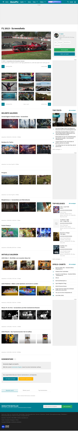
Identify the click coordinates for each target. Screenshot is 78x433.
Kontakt (47, 414)
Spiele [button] (22, 2)
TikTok (17, 420)
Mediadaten (64, 414)
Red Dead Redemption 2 (61, 280)
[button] (5, 2)
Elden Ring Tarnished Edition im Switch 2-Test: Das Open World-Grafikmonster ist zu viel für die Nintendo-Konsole (65, 133)
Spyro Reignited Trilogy (61, 283)
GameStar (4, 417)
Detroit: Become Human (61, 286)
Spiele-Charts (59, 264)
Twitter (3, 420)
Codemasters (57, 45)
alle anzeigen (72, 110)
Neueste (10, 390)
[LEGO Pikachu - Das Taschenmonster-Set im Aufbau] (10, 338)
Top (42, 390)
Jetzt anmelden (66, 406)
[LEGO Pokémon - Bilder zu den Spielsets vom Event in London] (10, 290)
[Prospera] (10, 179)
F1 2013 (61, 34)
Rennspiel (60, 42)
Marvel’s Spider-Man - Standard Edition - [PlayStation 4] (65, 268)
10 (53, 295)
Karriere (38, 414)
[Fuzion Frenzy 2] (10, 232)
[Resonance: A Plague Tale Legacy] (56, 236)
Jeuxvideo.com (25, 417)
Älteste (26, 390)
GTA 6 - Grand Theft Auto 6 (64, 207)
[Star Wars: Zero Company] (56, 249)
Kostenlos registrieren (26, 379)
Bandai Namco (67, 42)
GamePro (9, 417)
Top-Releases (58, 203)
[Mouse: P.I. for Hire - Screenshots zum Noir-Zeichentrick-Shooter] (10, 315)
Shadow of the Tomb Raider (62, 271)
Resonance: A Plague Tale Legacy (65, 233)
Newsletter (42, 414)
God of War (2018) (60, 295)
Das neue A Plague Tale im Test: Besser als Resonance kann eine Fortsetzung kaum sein (66, 129)
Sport (55, 42)
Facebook (7, 420)
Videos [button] (41, 2)
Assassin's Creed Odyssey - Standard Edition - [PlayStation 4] (66, 274)
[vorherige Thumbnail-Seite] (3, 104)
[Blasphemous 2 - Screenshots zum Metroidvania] (10, 207)
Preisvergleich (64, 50)
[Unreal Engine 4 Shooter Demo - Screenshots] (10, 123)
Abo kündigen (22, 414)
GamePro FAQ (15, 414)
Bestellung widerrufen (30, 414)
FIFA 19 (57, 278)
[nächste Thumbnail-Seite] (49, 104)
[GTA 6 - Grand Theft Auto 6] (56, 210)
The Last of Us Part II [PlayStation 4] (64, 292)
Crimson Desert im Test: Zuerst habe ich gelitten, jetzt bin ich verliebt (65, 142)
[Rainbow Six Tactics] (10, 149)
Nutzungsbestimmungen (55, 414)
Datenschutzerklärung (6, 415)
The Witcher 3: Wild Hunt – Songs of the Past (64, 221)
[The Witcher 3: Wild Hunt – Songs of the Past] (56, 223)
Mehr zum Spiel (64, 54)
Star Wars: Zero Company (63, 246)
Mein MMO (14, 417)
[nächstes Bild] (49, 66)
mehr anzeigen (56, 259)
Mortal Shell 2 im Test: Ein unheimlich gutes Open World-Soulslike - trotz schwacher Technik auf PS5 (66, 138)
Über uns (9, 414)
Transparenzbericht (25, 415)
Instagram (12, 420)
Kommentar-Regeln (17, 367)
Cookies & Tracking (16, 415)
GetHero (19, 417)
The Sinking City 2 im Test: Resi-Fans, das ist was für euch (66, 145)
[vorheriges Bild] (3, 66)
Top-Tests (56, 110)
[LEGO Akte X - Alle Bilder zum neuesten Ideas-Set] (10, 265)
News (29, 2)
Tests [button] (34, 2)
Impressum (4, 414)
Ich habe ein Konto (10, 379)
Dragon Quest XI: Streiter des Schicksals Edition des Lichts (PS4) (65, 289)
